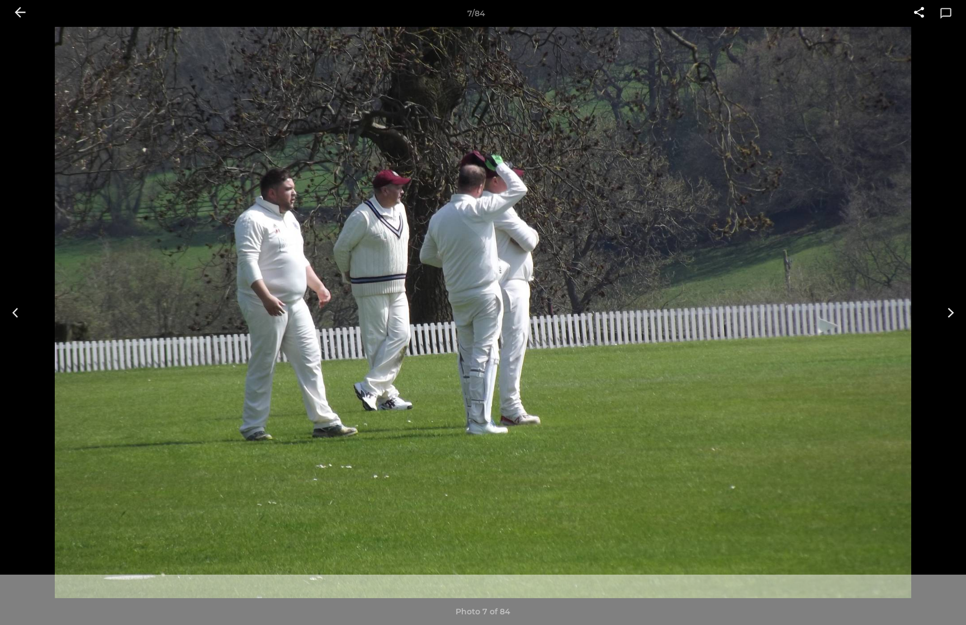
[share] (919, 13)
